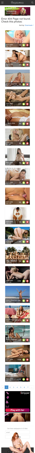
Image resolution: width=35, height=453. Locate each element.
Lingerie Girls (10, 123)
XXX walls (9, 44)
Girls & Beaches (11, 84)
